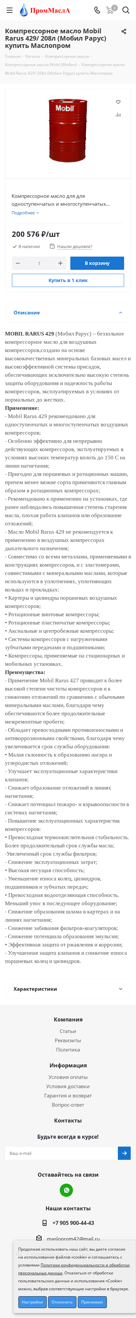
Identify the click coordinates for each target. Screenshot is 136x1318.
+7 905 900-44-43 (73, 1223)
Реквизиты (68, 1040)
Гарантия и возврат (68, 1095)
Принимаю (92, 1302)
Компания (68, 1019)
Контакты (68, 1120)
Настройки (32, 1302)
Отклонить (62, 1302)
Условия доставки (68, 1086)
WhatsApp (66, 1190)
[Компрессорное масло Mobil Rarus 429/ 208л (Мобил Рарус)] (68, 130)
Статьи (68, 1031)
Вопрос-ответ (68, 1104)
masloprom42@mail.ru (73, 1238)
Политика (68, 1049)
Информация (68, 1065)
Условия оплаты (68, 1077)
